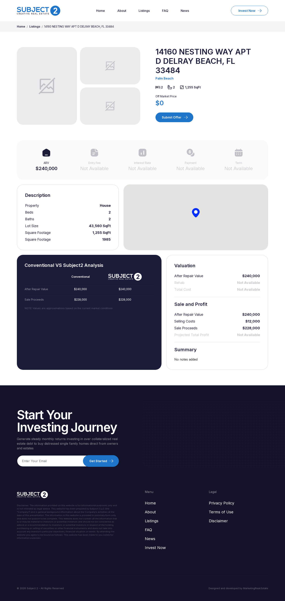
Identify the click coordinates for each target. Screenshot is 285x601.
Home (100, 11)
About (121, 11)
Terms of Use (221, 512)
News (185, 11)
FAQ (165, 11)
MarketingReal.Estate (255, 588)
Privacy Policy (221, 503)
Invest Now (155, 547)
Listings (144, 11)
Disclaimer (218, 521)
